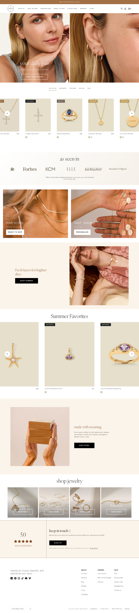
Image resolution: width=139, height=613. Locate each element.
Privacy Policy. (94, 548)
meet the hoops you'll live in (69, 2)
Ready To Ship (59, 8)
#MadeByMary (118, 586)
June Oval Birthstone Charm (53, 388)
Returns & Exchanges (104, 578)
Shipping (100, 582)
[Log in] (125, 9)
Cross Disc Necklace (95, 134)
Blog (82, 582)
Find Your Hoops (34, 77)
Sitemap (127, 609)
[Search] (122, 9)
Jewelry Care (118, 582)
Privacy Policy (105, 609)
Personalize (82, 232)
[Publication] (49, 169)
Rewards (83, 8)
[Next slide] (131, 113)
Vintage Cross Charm (32, 134)
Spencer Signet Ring (63, 134)
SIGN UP (58, 543)
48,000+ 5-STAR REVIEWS (23, 545)
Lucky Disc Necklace (126, 134)
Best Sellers (33, 8)
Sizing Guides (118, 578)
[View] (104, 48)
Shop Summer (26, 281)
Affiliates (83, 586)
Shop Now (23, 512)
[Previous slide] (7, 113)
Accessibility (93, 609)
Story (92, 8)
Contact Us (117, 590)
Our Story (84, 445)
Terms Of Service (117, 609)
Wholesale (84, 594)
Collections (72, 8)
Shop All (21, 8)
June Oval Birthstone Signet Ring (110, 388)
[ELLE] (28, 169)
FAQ (115, 573)
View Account (102, 573)
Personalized (46, 8)
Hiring (83, 590)
